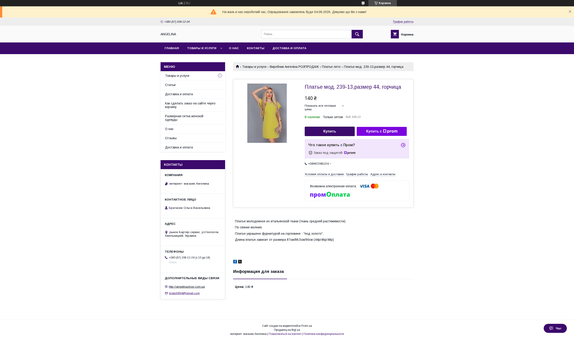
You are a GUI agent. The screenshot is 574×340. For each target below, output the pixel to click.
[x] (240, 262)
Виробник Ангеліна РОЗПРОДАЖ (294, 66)
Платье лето (331, 66)
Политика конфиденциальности (323, 334)
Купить (329, 131)
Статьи (170, 85)
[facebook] (235, 262)
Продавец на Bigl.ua (287, 329)
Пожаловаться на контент (285, 334)
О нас (234, 48)
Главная (172, 48)
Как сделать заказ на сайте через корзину (190, 105)
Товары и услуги (201, 48)
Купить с (374, 131)
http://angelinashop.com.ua (187, 286)
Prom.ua (306, 325)
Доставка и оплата (289, 48)
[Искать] (357, 34)
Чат (558, 328)
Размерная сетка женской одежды (184, 117)
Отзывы (171, 138)
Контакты (255, 48)
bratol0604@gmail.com (184, 293)
